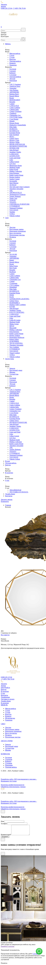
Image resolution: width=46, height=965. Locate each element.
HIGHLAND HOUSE (17, 144)
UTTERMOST (14, 206)
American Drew (14, 86)
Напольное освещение (17, 231)
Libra (11, 160)
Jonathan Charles (15, 152)
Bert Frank (13, 268)
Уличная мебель (15, 61)
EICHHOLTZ (14, 131)
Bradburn (12, 272)
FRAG (11, 136)
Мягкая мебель (14, 53)
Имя (2, 821)
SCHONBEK (14, 341)
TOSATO (12, 202)
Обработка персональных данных (13, 787)
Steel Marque (13, 183)
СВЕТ (3, 724)
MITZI (11, 326)
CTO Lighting (14, 285)
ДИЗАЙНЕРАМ (15, 490)
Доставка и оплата (7, 699)
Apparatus (12, 88)
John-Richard (14, 150)
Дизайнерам (5, 697)
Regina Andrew (14, 177)
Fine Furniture (14, 135)
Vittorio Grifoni (14, 216)
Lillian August (14, 162)
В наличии (9, 473)
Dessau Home (14, 123)
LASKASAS (14, 154)
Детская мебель (10, 463)
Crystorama (13, 283)
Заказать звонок (6, 499)
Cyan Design (13, 119)
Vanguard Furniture (16, 208)
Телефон (4, 824)
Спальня (12, 71)
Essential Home (14, 133)
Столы (11, 55)
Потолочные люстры (17, 235)
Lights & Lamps (14, 320)
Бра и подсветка (15, 233)
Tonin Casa (13, 198)
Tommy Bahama (15, 196)
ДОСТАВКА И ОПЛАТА (18, 492)
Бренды (8, 465)
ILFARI (12, 306)
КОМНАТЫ (5, 754)
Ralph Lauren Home (16, 175)
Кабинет (12, 73)
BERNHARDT (14, 100)
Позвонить (5, 501)
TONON (12, 200)
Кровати (12, 63)
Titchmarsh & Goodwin (17, 194)
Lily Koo (12, 164)
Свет (7, 218)
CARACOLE (14, 106)
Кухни (7, 461)
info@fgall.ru (5, 687)
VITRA (12, 214)
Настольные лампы (16, 229)
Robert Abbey (14, 339)
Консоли (12, 59)
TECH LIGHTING (16, 343)
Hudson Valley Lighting (17, 305)
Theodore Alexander (16, 189)
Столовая (12, 75)
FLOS (11, 297)
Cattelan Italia (14, 109)
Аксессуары (9, 359)
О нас (7, 480)
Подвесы (12, 237)
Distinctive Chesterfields (17, 125)
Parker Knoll (13, 169)
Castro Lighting (14, 107)
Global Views (14, 138)
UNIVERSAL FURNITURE (19, 204)
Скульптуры (13, 374)
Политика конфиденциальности (12, 785)
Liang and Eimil (14, 158)
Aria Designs (13, 90)
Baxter (11, 98)
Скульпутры (9, 748)
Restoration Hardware (16, 337)
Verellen (12, 212)
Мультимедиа (10, 718)
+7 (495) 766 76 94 (19, 8)
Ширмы (12, 372)
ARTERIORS (14, 92)
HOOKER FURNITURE (18, 146)
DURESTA (13, 129)
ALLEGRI (13, 254)
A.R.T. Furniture (15, 84)
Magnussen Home (15, 165)
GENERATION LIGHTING (19, 299)
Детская (12, 79)
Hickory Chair (14, 140)
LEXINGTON (14, 156)
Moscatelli (12, 328)
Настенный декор (15, 370)
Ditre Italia (13, 127)
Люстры (12, 227)
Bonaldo (12, 102)
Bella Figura (13, 266)
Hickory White (14, 142)
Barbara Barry (14, 94)
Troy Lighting (14, 347)
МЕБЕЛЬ (4, 705)
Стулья (11, 57)
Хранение (13, 65)
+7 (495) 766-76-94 (7, 679)
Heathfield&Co (14, 303)
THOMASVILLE (15, 192)
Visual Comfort (14, 353)
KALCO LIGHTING (16, 312)
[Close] (3, 811)
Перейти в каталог (7, 946)
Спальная (8, 759)
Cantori (11, 104)
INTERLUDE (14, 148)
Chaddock (12, 113)
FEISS (11, 295)
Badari (11, 260)
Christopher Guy (15, 115)
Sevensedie (13, 181)
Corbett (11, 281)
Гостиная (12, 69)
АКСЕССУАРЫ (7, 741)
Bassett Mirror (14, 96)
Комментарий (6, 834)
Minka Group (14, 324)
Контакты (8, 496)
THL (11, 191)
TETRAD (12, 185)
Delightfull (13, 287)
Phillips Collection (15, 171)
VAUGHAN (13, 210)
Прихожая (13, 80)
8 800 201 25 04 (6, 8)
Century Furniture (15, 111)
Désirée (12, 121)
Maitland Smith (14, 167)
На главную (5, 635)
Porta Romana (14, 173)
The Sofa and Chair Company (19, 187)
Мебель (8, 44)
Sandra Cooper (14, 179)
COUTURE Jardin (15, 117)
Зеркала (12, 368)
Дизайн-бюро (10, 494)
